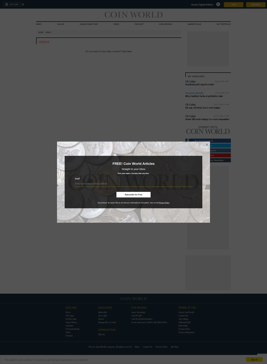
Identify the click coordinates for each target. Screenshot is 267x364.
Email (77, 179)
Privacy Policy (164, 203)
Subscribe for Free (133, 194)
